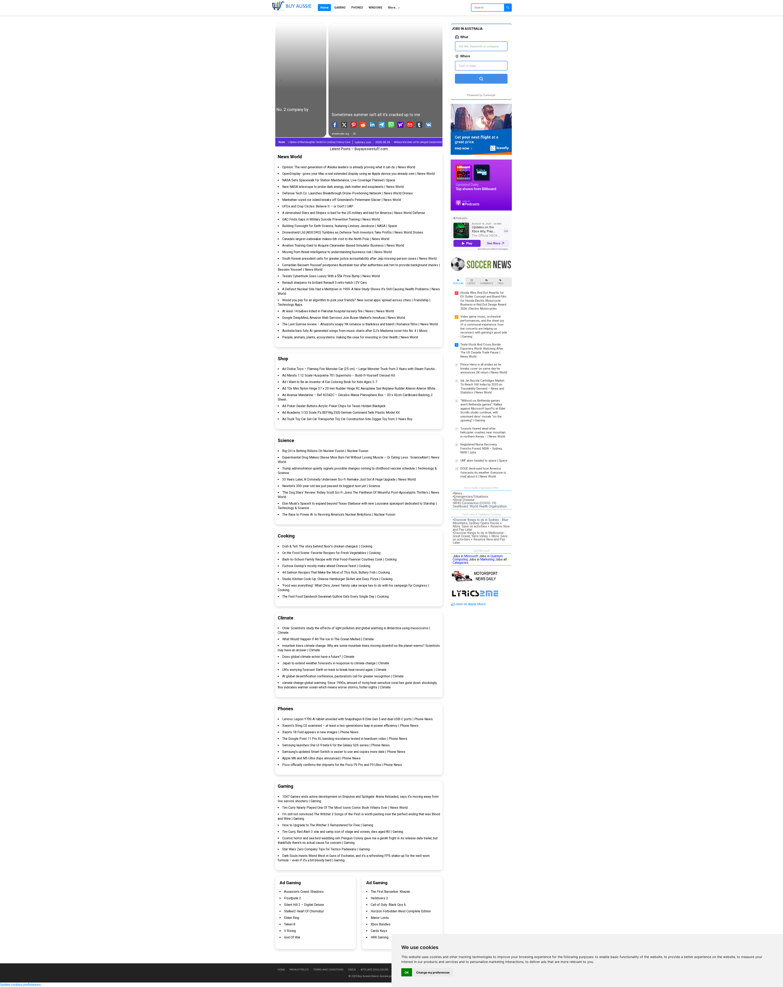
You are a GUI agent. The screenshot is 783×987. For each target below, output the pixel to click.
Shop (283, 358)
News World (290, 156)
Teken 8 (289, 924)
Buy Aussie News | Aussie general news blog (384, 976)
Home (281, 969)
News (458, 493)
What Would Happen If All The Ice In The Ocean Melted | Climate (328, 639)
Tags (500, 283)
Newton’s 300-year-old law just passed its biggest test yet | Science (331, 486)
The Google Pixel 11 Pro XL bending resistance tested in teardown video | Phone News (344, 739)
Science (286, 440)
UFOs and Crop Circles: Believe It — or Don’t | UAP (317, 206)
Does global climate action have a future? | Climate (318, 657)
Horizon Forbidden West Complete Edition (401, 911)
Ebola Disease (464, 500)
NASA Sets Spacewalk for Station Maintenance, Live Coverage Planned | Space (338, 180)
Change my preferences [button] (433, 972)
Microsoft (471, 556)
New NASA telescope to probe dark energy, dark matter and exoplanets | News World (343, 187)
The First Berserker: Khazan (390, 892)
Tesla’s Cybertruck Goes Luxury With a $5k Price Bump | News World (331, 276)
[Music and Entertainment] (476, 597)
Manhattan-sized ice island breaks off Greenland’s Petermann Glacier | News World (341, 200)
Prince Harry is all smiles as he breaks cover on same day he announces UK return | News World (483, 368)
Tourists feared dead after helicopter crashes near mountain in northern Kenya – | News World (482, 432)
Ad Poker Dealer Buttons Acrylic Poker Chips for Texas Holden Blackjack (334, 406)
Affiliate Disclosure (374, 969)
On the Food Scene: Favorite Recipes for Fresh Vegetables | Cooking (331, 553)
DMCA (352, 969)
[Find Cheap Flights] (481, 154)
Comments (486, 283)
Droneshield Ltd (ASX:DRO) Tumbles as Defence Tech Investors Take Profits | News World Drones (352, 232)
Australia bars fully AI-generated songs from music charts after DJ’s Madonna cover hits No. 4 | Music (355, 331)
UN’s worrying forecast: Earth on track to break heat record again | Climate (334, 670)
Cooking (286, 535)
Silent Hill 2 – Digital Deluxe (304, 905)
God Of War (292, 937)
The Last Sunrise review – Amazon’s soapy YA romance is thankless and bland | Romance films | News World (360, 324)
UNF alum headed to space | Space (483, 460)
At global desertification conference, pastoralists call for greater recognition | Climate (343, 676)
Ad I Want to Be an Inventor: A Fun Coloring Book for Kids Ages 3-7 (329, 382)
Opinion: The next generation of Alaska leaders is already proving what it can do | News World (348, 167)
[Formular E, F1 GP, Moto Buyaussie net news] (476, 582)
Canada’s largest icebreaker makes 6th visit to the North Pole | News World (335, 239)
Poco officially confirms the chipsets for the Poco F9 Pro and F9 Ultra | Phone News (342, 765)
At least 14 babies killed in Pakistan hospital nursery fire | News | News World (338, 311)
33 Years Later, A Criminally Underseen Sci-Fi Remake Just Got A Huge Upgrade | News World (349, 479)
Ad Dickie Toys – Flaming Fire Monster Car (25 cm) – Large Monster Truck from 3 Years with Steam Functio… (359, 369)
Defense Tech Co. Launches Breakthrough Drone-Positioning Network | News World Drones (347, 193)
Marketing (487, 559)
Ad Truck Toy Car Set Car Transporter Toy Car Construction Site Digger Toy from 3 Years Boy (347, 419)
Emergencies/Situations (471, 496)
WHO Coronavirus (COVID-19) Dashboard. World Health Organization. (480, 504)
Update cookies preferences (20, 985)
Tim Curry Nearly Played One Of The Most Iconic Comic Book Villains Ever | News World (345, 808)
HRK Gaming (379, 937)
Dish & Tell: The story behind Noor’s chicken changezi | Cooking (327, 546)
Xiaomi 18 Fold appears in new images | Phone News (320, 732)
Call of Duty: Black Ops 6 (388, 905)
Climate (285, 617)
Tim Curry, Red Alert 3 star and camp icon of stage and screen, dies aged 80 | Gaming (342, 832)
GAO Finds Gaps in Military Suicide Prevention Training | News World (331, 219)
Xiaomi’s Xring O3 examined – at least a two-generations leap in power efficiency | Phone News (350, 726)
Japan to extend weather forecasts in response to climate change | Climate (335, 663)
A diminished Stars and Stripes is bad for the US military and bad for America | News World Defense (353, 213)
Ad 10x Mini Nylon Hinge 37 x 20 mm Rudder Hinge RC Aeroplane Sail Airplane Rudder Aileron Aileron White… (359, 388)
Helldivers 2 (379, 898)
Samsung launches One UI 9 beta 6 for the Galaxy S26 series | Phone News (336, 745)
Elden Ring (291, 918)
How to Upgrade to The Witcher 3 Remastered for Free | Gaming (327, 825)
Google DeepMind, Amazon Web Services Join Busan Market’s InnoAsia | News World (343, 318)
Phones (285, 708)
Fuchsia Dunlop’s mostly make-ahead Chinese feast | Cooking (326, 566)
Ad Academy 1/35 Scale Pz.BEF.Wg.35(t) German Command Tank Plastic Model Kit (341, 412)
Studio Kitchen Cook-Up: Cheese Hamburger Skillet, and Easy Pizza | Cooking (337, 579)
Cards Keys (379, 931)
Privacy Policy (299, 969)
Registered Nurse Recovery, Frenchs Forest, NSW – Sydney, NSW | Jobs (481, 448)
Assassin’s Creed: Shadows (304, 892)
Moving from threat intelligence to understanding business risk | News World (337, 252)
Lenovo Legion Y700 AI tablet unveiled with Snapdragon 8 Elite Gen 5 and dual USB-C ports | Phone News (357, 719)
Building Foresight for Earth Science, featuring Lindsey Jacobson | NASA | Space (339, 226)
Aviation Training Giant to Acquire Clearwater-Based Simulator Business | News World (343, 245)
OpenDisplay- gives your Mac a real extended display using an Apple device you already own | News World (358, 174)
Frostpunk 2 (292, 898)
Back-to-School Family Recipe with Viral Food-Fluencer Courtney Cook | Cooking (339, 559)
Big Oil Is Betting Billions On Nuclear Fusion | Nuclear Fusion (325, 451)
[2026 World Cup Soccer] (481, 272)
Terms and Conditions (328, 969)
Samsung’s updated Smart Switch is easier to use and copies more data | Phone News (343, 752)
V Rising (290, 931)
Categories (460, 563)
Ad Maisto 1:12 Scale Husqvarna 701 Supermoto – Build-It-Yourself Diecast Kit (338, 375)
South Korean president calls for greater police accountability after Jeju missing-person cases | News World (359, 258)
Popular (458, 283)
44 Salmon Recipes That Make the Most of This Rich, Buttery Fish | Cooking (336, 572)
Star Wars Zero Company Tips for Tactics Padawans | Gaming (326, 849)
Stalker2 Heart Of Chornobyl (304, 911)
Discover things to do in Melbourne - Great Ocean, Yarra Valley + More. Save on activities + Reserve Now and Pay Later (480, 538)
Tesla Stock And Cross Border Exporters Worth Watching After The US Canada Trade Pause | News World (481, 350)
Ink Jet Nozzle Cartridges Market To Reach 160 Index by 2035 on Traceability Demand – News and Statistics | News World (482, 386)
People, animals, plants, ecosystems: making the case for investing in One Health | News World (350, 337)
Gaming (285, 786)
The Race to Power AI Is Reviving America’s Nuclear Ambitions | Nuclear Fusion (338, 514)
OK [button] (407, 972)
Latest (472, 283)
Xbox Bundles (380, 924)
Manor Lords (380, 918)
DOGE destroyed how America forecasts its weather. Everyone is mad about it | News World (483, 472)
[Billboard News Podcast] (481, 209)
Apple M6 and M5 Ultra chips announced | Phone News (321, 758)
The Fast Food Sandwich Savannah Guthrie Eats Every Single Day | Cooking (335, 596)
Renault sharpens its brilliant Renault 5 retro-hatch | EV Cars (324, 283)
